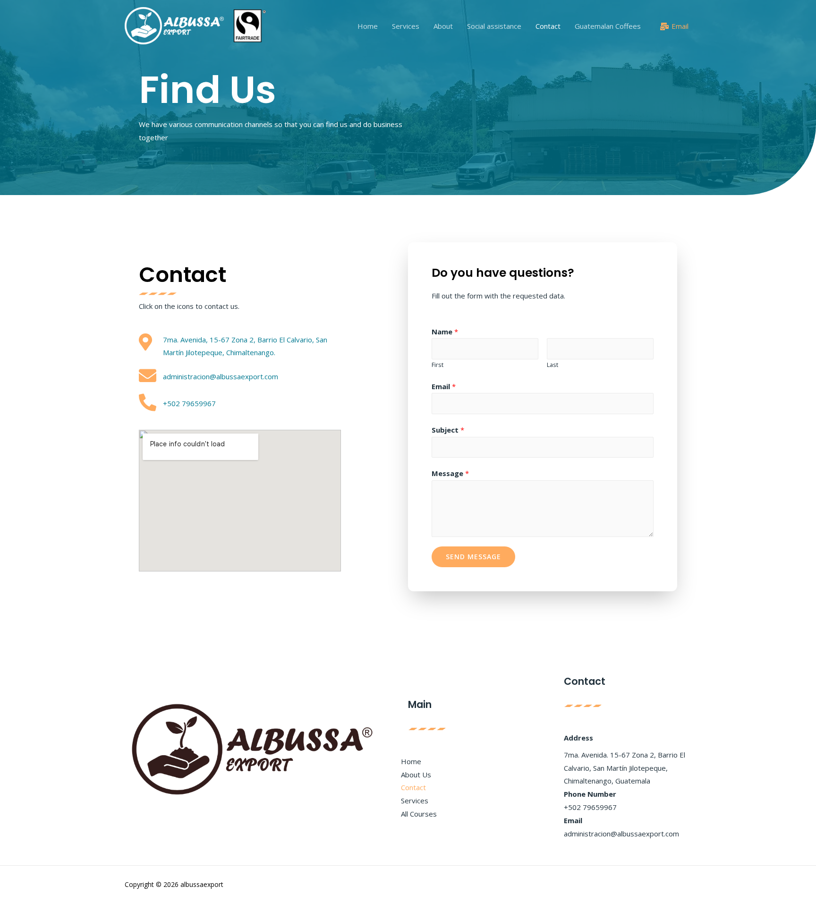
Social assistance (494, 26)
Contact (548, 26)
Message (450, 473)
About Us (416, 774)
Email (444, 386)
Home (367, 26)
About (443, 26)
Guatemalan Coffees (608, 26)
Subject (448, 429)
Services (405, 26)
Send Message (473, 556)
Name (445, 331)
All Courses (419, 813)
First (437, 364)
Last (552, 364)
